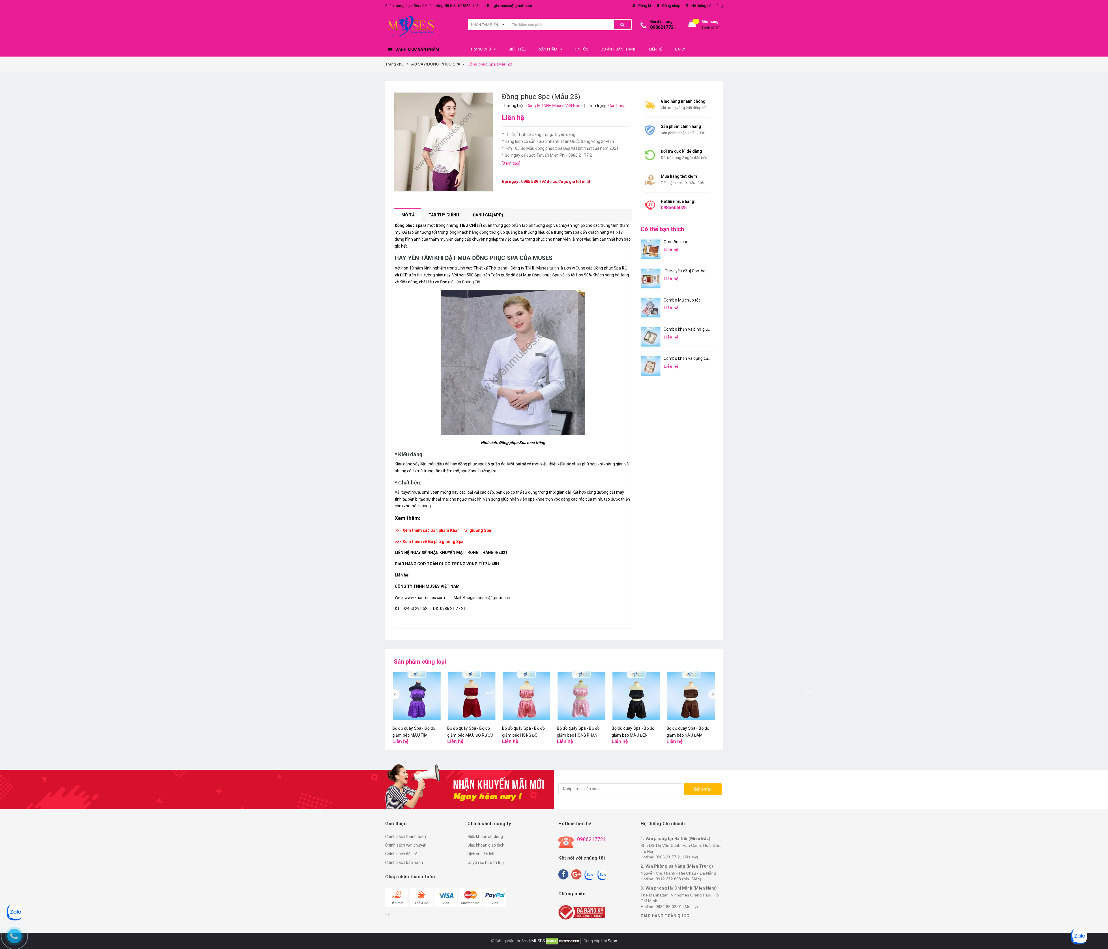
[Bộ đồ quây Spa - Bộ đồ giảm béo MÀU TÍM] (416, 695)
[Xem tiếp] (511, 163)
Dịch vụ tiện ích (480, 853)
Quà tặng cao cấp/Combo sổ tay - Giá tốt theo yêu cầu (685, 242)
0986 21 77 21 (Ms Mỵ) (677, 857)
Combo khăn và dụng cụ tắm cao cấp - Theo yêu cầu (686, 359)
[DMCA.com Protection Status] (563, 941)
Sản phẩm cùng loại (420, 661)
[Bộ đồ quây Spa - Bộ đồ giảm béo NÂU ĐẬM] (691, 695)
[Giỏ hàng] (692, 25)
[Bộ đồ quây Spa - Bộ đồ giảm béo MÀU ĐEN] (636, 695)
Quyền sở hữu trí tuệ (485, 862)
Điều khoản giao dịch (485, 845)
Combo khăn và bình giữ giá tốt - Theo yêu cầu (686, 329)
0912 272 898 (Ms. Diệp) (678, 879)
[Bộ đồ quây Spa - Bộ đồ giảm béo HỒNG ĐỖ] (526, 695)
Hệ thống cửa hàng (707, 5)
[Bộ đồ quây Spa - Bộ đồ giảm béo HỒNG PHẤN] (581, 695)
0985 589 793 (533, 181)
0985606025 (674, 207)
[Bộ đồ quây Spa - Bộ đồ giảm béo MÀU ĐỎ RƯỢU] (471, 695)
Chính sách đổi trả (401, 853)
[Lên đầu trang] (1098, 937)
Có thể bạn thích (662, 229)
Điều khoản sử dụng (485, 836)
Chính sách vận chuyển (405, 845)
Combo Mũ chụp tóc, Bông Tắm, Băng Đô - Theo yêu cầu (683, 300)
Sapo (612, 941)
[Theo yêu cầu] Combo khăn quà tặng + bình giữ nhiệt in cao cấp (686, 271)
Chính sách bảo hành (404, 862)
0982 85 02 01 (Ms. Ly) (677, 906)
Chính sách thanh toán (405, 836)
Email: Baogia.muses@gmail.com (504, 5)
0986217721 (663, 27)
